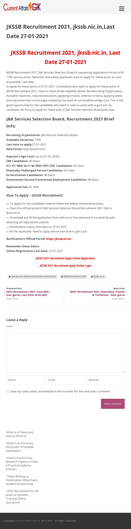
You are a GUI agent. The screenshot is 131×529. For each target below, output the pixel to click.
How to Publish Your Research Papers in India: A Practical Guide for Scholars (22, 463)
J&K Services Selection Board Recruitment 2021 (34, 276)
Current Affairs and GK (28, 520)
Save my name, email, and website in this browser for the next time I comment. (60, 391)
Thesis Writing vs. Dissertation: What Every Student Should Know (21, 480)
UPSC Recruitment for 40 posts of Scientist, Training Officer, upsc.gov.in (22, 496)
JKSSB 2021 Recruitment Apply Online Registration (65, 258)
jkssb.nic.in (99, 276)
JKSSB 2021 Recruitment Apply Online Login (65, 265)
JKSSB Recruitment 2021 (75, 276)
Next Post (97, 292)
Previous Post (28, 292)
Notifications (12, 298)
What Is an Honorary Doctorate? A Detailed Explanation (20, 447)
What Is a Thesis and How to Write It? (19, 434)
